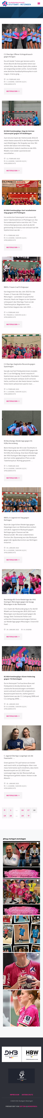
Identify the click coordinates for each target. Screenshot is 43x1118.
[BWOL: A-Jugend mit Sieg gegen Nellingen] (21, 499)
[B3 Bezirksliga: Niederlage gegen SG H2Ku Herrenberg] (21, 422)
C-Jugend (10, 82)
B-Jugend (10, 161)
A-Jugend (10, 550)
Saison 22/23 (20, 82)
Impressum (14, 1095)
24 (22, 816)
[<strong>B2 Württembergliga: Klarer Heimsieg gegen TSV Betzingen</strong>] (21, 658)
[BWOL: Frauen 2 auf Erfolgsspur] (21, 269)
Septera (22, 1106)
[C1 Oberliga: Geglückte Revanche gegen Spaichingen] (21, 346)
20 (11, 816)
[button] (21, 859)
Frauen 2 (10, 315)
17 (28, 810)
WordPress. (32, 1106)
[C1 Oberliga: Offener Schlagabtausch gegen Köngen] (21, 36)
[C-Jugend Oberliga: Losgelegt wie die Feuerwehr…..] (21, 737)
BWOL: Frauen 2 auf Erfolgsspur (16, 287)
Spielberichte (10, 84)
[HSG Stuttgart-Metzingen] (16, 3)
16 (22, 810)
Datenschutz (27, 1095)
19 (5, 816)
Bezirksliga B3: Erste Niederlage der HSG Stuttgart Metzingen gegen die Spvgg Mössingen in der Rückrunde (20, 601)
